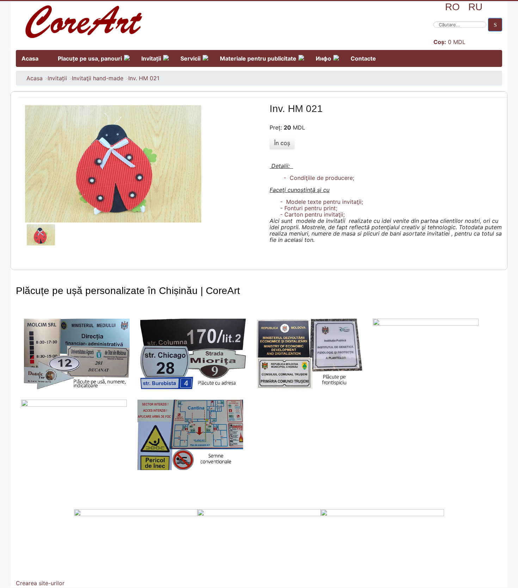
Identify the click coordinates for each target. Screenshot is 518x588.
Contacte (363, 58)
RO (452, 6)
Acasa (29, 58)
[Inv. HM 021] (113, 164)
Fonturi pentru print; (310, 208)
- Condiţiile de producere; (317, 177)
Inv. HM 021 (143, 78)
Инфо (323, 58)
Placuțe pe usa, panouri (90, 58)
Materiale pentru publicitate (258, 58)
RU (475, 6)
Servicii (190, 58)
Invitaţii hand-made (97, 78)
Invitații (151, 58)
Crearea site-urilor (40, 583)
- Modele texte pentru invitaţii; (321, 201)
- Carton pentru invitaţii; (312, 214)
